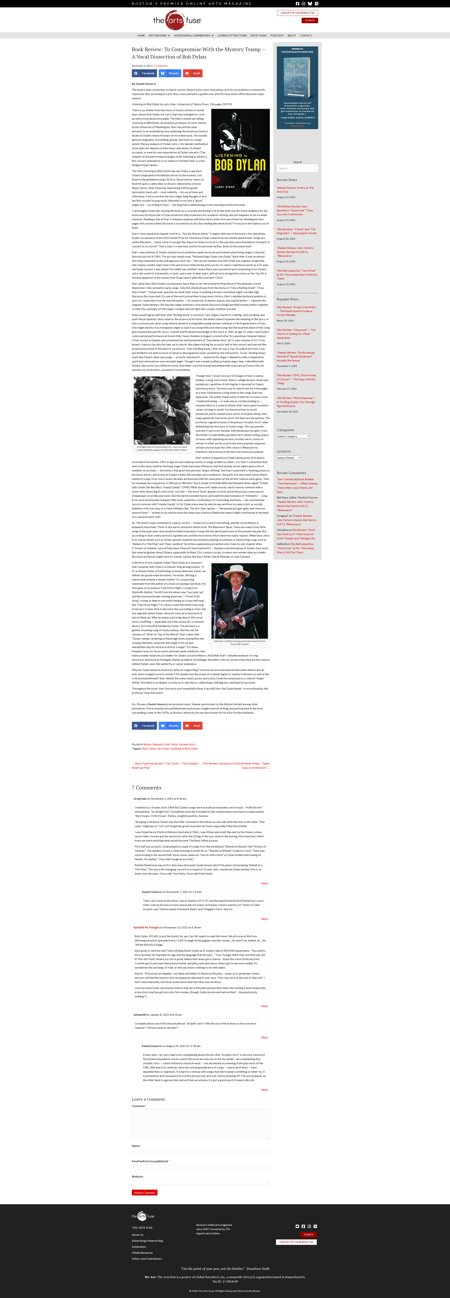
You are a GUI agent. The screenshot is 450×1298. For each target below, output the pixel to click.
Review (183, 744)
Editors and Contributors (147, 1258)
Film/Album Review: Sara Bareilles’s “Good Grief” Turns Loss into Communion (295, 210)
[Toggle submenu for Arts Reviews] (169, 35)
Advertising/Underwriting (147, 1240)
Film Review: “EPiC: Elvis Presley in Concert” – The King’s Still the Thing (296, 379)
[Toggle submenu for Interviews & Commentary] (212, 35)
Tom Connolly (285, 479)
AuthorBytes (253, 1290)
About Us (137, 1234)
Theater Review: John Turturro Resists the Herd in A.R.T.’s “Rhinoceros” (295, 251)
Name (137, 1145)
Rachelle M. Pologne (147, 927)
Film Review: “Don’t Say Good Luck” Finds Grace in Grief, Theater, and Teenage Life (296, 534)
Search (298, 162)
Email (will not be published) (151, 1161)
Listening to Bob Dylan (184, 748)
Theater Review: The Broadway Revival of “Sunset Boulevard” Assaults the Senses (296, 356)
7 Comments (161, 65)
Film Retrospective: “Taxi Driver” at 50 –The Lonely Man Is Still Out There (297, 274)
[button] (297, 13)
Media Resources (142, 1252)
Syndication (139, 1246)
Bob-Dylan (149, 748)
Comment (139, 1105)
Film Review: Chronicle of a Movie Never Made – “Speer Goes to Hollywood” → (236, 765)
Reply (264, 883)
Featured (158, 744)
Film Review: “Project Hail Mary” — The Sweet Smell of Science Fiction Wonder (297, 311)
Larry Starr (163, 748)
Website (137, 1176)
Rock (192, 744)
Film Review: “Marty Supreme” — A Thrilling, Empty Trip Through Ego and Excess (296, 401)
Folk (167, 744)
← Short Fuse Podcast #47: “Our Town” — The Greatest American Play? (165, 765)
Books (148, 744)
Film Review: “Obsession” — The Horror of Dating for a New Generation (296, 333)
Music (174, 744)
